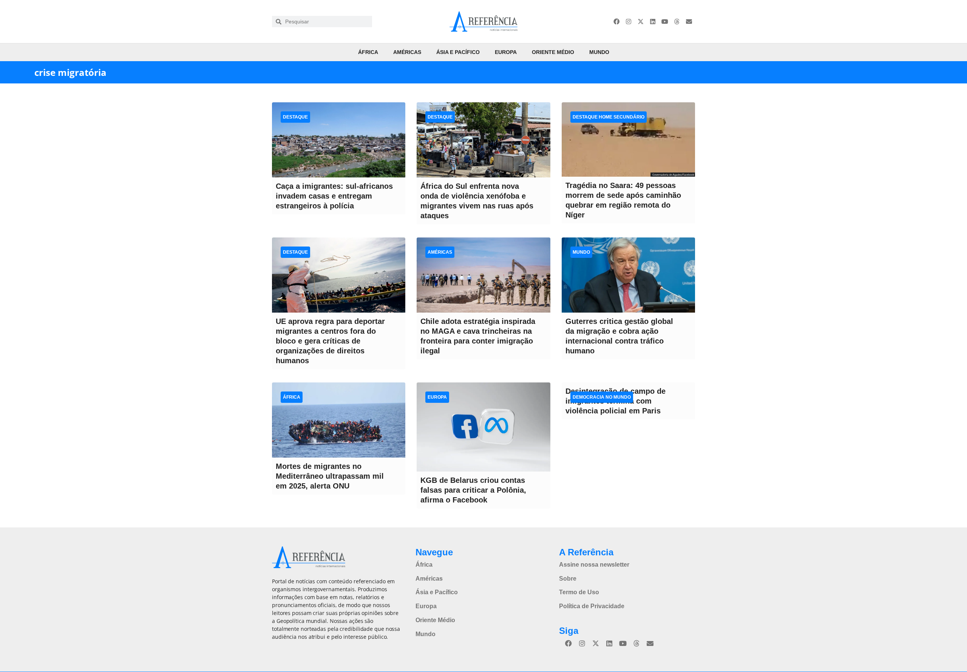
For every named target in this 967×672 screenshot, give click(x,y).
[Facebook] (616, 21)
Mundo (599, 52)
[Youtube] (665, 21)
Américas (407, 52)
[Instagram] (629, 21)
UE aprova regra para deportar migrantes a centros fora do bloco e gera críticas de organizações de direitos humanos (330, 341)
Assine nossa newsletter (594, 564)
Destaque (295, 117)
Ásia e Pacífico (458, 52)
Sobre (567, 578)
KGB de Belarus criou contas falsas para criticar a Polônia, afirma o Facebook (473, 490)
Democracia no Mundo (602, 397)
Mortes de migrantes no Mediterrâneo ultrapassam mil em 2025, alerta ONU (330, 476)
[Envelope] (689, 21)
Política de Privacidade (591, 606)
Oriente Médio (553, 52)
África (368, 52)
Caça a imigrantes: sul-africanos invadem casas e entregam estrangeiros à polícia (334, 196)
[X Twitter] (641, 21)
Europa (506, 52)
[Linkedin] (653, 21)
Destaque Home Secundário (608, 117)
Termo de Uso (579, 592)
